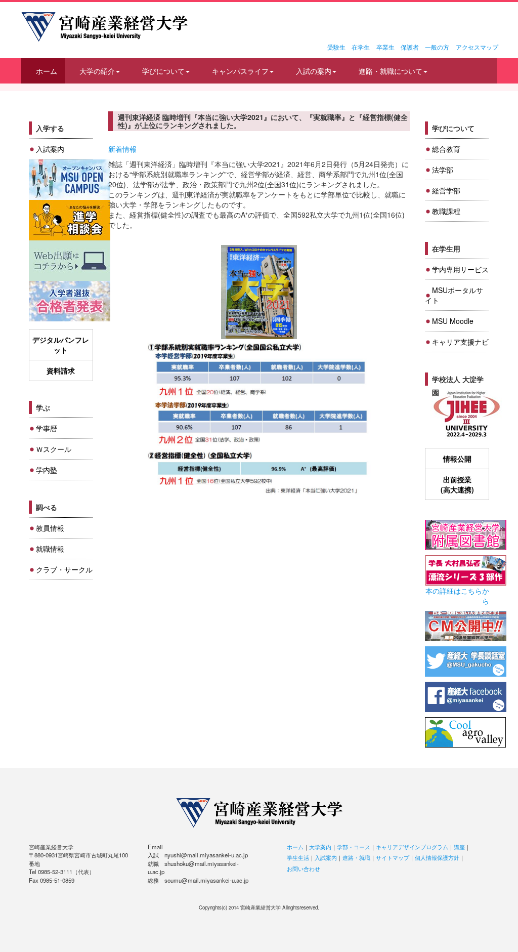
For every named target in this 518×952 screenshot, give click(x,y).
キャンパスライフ (240, 71)
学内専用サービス (460, 269)
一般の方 (437, 47)
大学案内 (320, 847)
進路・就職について (390, 71)
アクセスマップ (477, 47)
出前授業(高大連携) (457, 484)
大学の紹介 (97, 71)
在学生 (361, 47)
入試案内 (50, 149)
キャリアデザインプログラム (412, 847)
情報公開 (457, 458)
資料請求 (61, 370)
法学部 (442, 169)
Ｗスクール (53, 449)
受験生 (336, 47)
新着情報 (122, 149)
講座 (459, 847)
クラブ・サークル (64, 569)
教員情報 (50, 528)
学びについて (163, 71)
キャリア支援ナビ (460, 342)
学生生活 (298, 857)
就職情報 (50, 549)
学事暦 (46, 428)
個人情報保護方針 (437, 857)
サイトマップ (392, 857)
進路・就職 (356, 857)
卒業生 (385, 47)
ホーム (46, 71)
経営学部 (446, 190)
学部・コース (353, 847)
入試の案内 (313, 71)
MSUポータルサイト (454, 295)
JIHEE (465, 414)
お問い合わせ (303, 868)
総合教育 (446, 149)
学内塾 (46, 470)
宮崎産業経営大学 (104, 27)
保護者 (410, 47)
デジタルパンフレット (60, 345)
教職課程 (446, 211)
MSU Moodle (452, 321)
